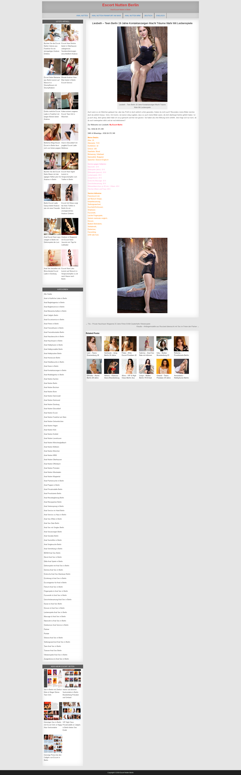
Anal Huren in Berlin (51, 366)
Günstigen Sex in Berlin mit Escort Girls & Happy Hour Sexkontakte (53, 724)
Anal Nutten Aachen (51, 379)
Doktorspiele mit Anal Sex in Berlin (56, 566)
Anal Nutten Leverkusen (52, 438)
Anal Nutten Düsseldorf (52, 409)
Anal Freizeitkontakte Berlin (54, 332)
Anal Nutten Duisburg (51, 404)
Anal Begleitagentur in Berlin (54, 302)
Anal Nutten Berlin (50, 383)
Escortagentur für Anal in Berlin (55, 583)
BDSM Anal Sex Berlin (52, 553)
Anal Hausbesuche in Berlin (54, 336)
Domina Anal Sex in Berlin (53, 570)
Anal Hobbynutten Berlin (53, 353)
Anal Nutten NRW (132, 16)
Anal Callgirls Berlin (51, 315)
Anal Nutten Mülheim (51, 447)
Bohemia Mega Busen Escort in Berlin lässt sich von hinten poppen (52, 145)
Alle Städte (48, 294)
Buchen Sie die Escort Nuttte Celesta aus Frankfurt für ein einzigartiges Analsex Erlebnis (52, 48)
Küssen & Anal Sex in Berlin (54, 608)
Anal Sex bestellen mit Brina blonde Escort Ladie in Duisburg (52, 271)
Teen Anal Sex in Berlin (52, 646)
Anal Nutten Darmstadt (52, 396)
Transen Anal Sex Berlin (53, 650)
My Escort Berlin (115, 125)
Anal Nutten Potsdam (51, 468)
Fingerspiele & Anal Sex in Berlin (56, 591)
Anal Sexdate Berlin (51, 536)
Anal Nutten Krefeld (51, 434)
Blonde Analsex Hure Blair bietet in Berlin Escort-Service (69, 80)
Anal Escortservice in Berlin (54, 320)
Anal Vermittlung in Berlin (53, 549)
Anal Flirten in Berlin (51, 324)
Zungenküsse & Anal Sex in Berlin (56, 659)
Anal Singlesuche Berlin (52, 544)
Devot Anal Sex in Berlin (53, 557)
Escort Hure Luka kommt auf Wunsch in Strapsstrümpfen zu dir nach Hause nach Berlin (69, 274)
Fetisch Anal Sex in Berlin (53, 587)
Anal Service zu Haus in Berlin (55, 515)
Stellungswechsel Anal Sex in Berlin (57, 642)
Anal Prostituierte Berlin (52, 493)
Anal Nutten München (52, 451)
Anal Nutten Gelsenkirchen (53, 421)
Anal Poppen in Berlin (52, 485)
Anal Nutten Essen (51, 413)
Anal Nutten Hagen (51, 426)
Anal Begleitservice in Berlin (54, 307)
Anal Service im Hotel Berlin (54, 510)
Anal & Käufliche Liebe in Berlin (55, 298)
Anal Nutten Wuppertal (52, 476)
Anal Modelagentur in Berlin (54, 375)
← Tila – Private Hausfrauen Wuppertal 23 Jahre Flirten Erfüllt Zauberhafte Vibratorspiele (118, 324)
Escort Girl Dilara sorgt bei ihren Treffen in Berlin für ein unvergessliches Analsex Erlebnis (69, 208)
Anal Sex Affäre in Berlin (53, 519)
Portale (46, 634)
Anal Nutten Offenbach (52, 464)
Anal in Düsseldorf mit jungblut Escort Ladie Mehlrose (69, 145)
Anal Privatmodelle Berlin (53, 489)
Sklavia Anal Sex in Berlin (53, 638)
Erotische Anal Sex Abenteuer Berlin (57, 574)
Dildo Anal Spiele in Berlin (53, 561)
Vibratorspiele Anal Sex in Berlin (55, 655)
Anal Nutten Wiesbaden (52, 472)
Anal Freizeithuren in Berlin (54, 328)
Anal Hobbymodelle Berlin (53, 349)
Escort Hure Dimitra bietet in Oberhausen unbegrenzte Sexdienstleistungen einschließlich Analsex (69, 48)
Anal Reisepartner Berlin (53, 502)
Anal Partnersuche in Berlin (54, 481)
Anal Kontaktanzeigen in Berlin (55, 370)
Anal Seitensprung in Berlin (54, 506)
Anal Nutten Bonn (50, 392)
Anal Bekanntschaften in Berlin (55, 311)
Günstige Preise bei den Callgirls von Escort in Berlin (52, 757)
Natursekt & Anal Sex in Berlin (55, 621)
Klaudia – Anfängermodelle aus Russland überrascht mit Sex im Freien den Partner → (168, 326)
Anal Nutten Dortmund (52, 400)
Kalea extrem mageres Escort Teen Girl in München (69, 114)
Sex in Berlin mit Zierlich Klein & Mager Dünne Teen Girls (53, 692)
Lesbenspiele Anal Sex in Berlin (55, 612)
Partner (46, 629)
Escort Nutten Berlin (120, 5)
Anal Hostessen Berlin (52, 358)
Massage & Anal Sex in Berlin (55, 616)
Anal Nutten (82, 16)
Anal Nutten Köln (50, 430)
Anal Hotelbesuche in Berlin (54, 362)
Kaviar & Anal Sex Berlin (53, 604)
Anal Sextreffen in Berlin (53, 540)
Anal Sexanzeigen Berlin (53, 532)
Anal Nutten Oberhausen (53, 460)
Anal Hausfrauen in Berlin (53, 341)
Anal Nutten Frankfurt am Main (106, 16)
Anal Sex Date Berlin (51, 523)
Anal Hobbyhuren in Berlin (53, 345)
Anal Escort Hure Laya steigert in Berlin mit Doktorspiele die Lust (52, 239)
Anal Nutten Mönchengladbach (55, 443)
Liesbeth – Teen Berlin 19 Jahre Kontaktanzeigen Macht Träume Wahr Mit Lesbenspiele (142, 23)
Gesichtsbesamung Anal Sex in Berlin (57, 599)
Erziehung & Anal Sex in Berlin (55, 578)
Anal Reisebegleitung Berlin (54, 498)
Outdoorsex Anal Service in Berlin (56, 625)
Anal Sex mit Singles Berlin (54, 527)
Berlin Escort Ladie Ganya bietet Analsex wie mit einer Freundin (52, 205)
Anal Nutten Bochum (51, 387)
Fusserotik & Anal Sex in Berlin (55, 595)
